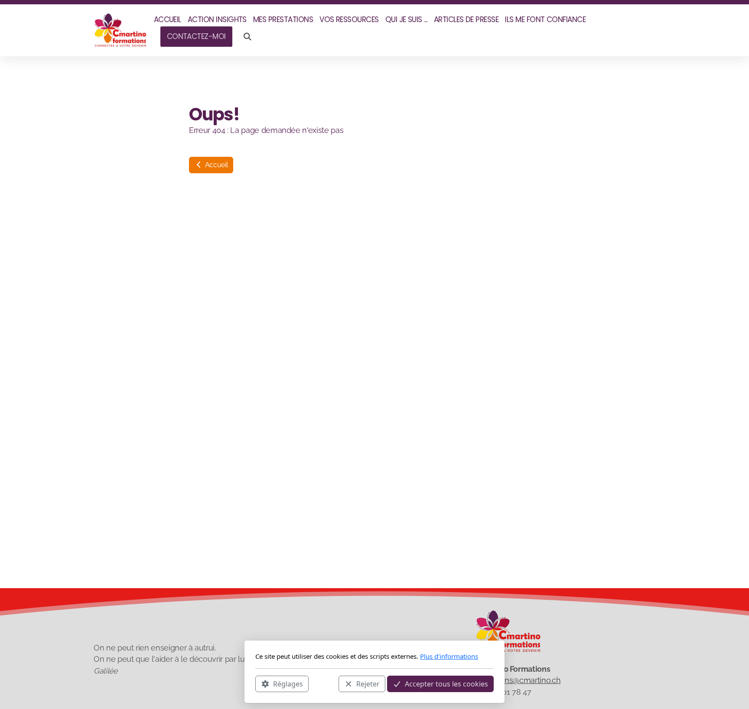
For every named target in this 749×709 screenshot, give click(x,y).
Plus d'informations (449, 656)
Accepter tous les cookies (446, 683)
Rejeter (368, 683)
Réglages (288, 683)
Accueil (215, 165)
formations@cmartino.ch (517, 680)
